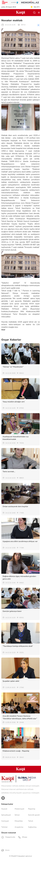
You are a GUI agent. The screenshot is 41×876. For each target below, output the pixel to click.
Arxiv (7, 850)
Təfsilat (4, 827)
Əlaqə (24, 837)
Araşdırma (19, 827)
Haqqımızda (10, 837)
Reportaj (31, 809)
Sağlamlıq (32, 827)
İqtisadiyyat (6, 815)
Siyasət (4, 809)
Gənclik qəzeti (34, 815)
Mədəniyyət (19, 809)
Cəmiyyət (5, 821)
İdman (17, 815)
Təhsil (30, 821)
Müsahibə (19, 821)
